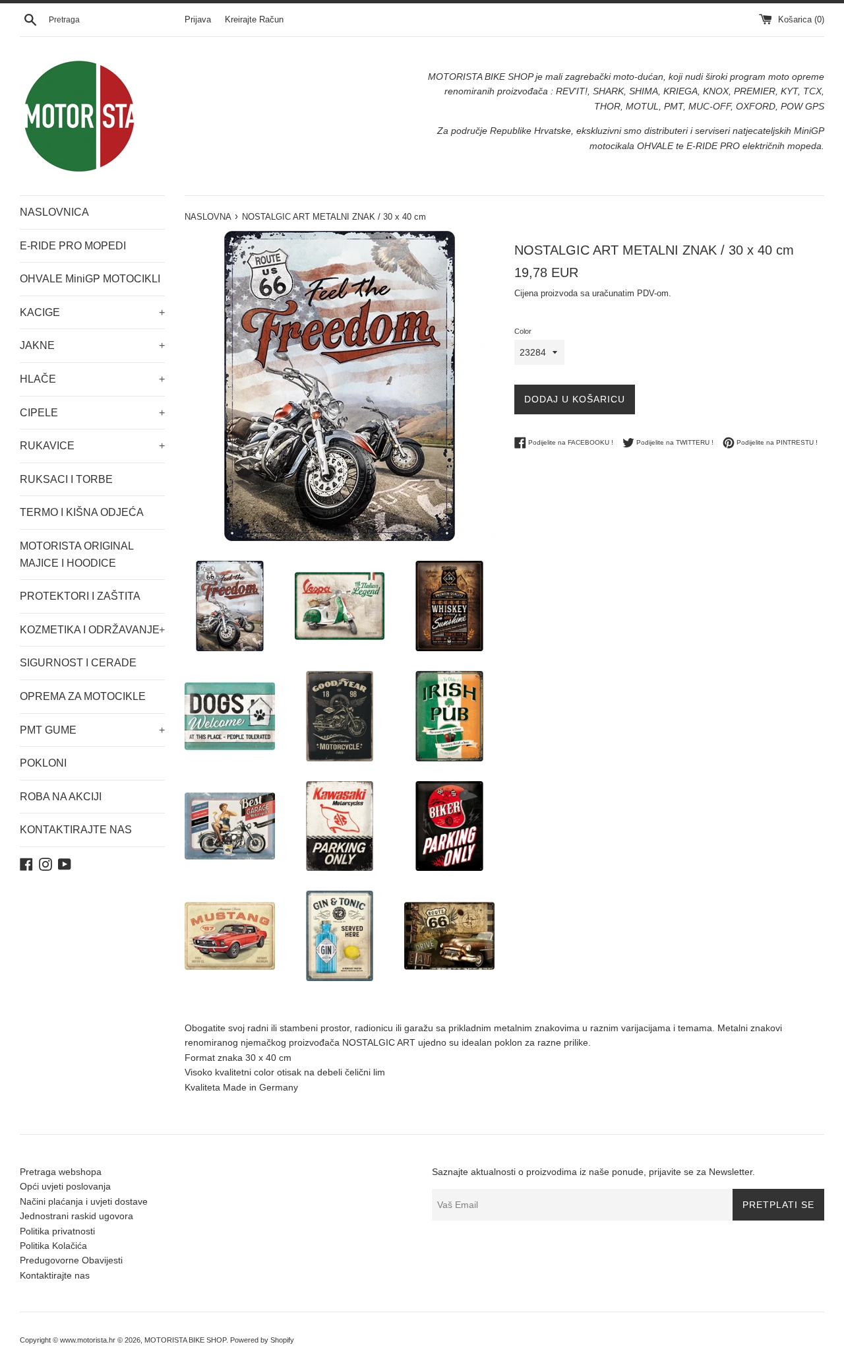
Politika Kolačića (53, 1245)
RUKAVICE (92, 445)
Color (522, 331)
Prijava (198, 19)
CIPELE (92, 412)
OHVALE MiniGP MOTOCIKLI (90, 278)
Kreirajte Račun (254, 19)
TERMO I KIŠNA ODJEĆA (82, 512)
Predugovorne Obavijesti (71, 1260)
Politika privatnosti (57, 1231)
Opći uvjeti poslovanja (65, 1186)
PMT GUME (92, 730)
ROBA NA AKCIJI (61, 796)
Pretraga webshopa (61, 1171)
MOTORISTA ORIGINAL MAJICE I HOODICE (76, 554)
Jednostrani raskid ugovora (76, 1216)
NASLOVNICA (54, 212)
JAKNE (92, 345)
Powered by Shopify (262, 1340)
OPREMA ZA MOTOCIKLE (83, 696)
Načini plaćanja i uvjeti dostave (84, 1201)
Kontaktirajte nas (55, 1275)
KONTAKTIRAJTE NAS (76, 829)
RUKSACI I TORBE (66, 479)
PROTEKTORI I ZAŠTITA (80, 596)
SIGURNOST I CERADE (78, 662)
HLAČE (92, 379)
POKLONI (43, 763)
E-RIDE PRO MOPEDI (73, 245)
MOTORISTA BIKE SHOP (185, 1340)
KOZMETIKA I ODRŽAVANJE (92, 629)
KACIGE (92, 312)
